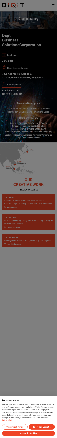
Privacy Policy (8, 420)
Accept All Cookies (28, 433)
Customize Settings (14, 427)
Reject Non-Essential (42, 427)
